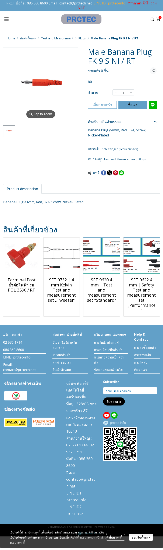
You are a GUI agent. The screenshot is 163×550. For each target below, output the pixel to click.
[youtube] (106, 415)
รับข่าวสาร (114, 401)
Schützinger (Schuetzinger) (120, 149)
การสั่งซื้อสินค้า (145, 347)
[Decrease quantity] (116, 93)
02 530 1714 (12, 342)
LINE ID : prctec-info (109, 3)
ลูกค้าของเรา (61, 362)
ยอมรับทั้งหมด (141, 537)
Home (11, 38)
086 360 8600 (37, 3)
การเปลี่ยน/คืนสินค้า (108, 349)
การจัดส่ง (140, 362)
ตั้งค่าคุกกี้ (115, 537)
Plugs (82, 38)
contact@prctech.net (75, 3)
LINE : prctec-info (17, 357)
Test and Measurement (57, 38)
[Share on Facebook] (103, 172)
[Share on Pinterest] (115, 172)
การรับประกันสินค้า (107, 342)
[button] (152, 19)
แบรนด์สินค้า (61, 355)
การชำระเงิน (142, 355)
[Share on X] (109, 172)
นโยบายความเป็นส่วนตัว (95, 537)
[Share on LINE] (121, 172)
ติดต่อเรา (140, 369)
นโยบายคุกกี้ (17, 542)
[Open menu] (6, 19)
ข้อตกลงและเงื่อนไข (108, 369)
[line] (114, 415)
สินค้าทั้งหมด (28, 38)
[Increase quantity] (131, 93)
